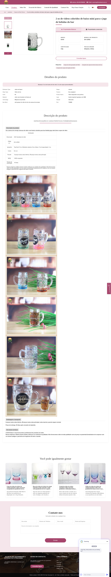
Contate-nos (60, 566)
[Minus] (107, 541)
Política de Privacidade (76, 575)
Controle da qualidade (51, 7)
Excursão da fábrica (35, 7)
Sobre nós (23, 7)
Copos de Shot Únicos (19, 12)
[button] (8, 53)
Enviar (55, 540)
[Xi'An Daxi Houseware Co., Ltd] (6, 2)
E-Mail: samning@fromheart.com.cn (97, 2)
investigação (102, 7)
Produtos (14, 7)
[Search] (89, 7)
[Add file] (81, 574)
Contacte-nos (65, 7)
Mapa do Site (60, 568)
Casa (7, 7)
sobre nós (59, 562)
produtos (10, 12)
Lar (5, 12)
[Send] (107, 574)
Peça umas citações (77, 7)
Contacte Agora (16, 495)
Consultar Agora (81, 58)
